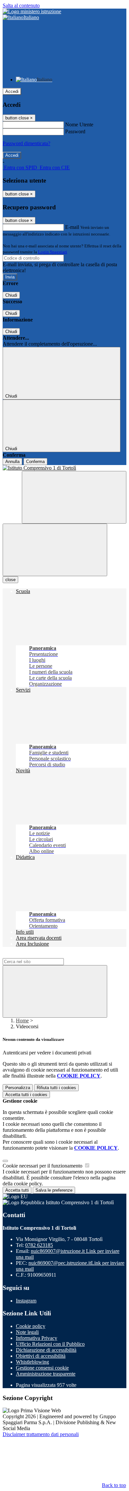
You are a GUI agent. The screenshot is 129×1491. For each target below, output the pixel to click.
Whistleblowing (32, 1362)
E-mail (72, 227)
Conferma (35, 461)
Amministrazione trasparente (45, 1374)
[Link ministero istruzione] (32, 11)
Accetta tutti (26, 1094)
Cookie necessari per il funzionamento (43, 1166)
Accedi (12, 91)
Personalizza (17, 1087)
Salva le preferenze (53, 1190)
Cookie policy (30, 1326)
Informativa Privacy (36, 1338)
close (10, 579)
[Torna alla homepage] (64, 468)
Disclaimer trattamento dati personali (41, 1434)
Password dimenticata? (26, 143)
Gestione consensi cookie (42, 1368)
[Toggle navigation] (55, 550)
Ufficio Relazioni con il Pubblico (50, 1344)
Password (75, 131)
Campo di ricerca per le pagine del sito (43, 955)
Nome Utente (79, 124)
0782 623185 (39, 1245)
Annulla (12, 461)
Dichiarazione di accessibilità (46, 1350)
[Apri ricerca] (74, 497)
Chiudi (11, 295)
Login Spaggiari (52, 251)
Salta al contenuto (21, 5)
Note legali (27, 1332)
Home (22, 1020)
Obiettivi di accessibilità (40, 1356)
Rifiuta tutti (56, 1087)
